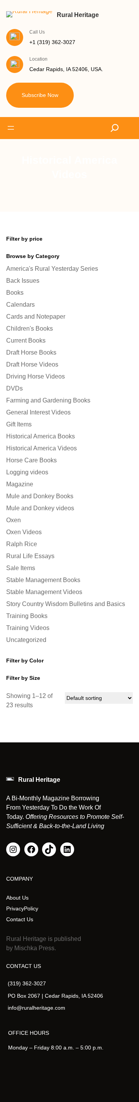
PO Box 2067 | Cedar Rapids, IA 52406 (55, 996)
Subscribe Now (40, 95)
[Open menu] (10, 127)
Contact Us (19, 919)
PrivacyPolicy (22, 908)
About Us (17, 898)
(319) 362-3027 (27, 983)
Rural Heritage (78, 15)
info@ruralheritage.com (36, 1008)
